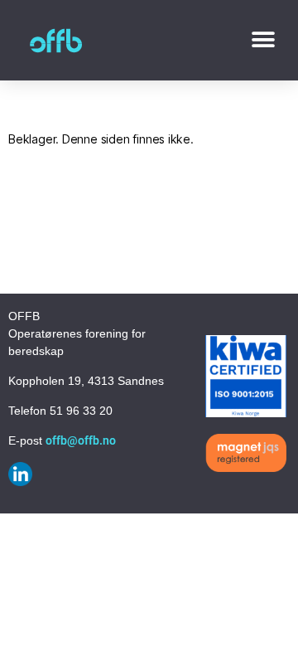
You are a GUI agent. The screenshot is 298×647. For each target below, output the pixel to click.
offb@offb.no (81, 440)
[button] (262, 40)
